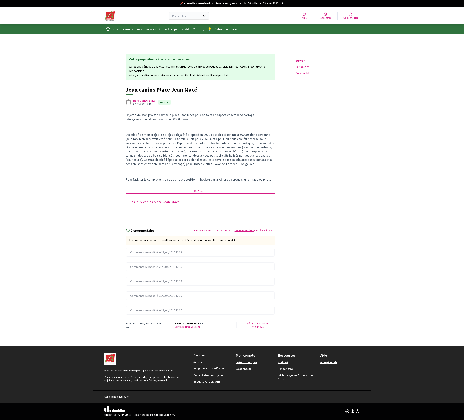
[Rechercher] (204, 15)
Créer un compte (246, 362)
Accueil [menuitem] (197, 362)
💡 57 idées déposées (222, 29)
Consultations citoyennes (138, 29)
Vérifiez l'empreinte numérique (258, 325)
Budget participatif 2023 (179, 29)
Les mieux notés (203, 230)
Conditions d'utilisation (116, 396)
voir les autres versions (187, 326)
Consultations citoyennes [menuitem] (209, 375)
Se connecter (244, 369)
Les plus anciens (244, 230)
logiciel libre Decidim (162, 414)
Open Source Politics (130, 414)
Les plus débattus (264, 230)
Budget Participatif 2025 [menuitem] (208, 368)
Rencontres (285, 369)
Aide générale (328, 362)
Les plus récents (224, 230)
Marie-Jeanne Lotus (144, 100)
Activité (283, 362)
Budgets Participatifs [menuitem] (206, 381)
